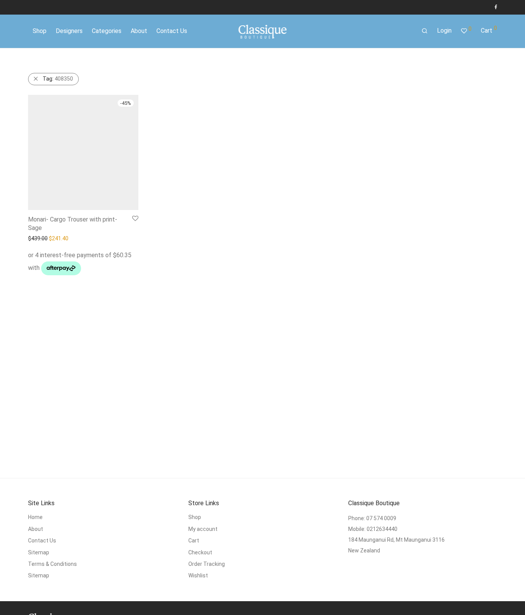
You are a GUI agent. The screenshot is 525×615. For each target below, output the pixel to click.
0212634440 (382, 529)
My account (203, 529)
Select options (42, 272)
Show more (79, 272)
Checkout (200, 552)
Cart (193, 540)
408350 (58, 79)
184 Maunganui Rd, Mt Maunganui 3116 (396, 540)
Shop (194, 517)
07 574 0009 (381, 518)
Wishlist (198, 575)
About (35, 529)
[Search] (424, 31)
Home (35, 517)
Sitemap (38, 552)
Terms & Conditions (52, 564)
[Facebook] (495, 7)
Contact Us (42, 540)
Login (444, 30)
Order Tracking (206, 564)
